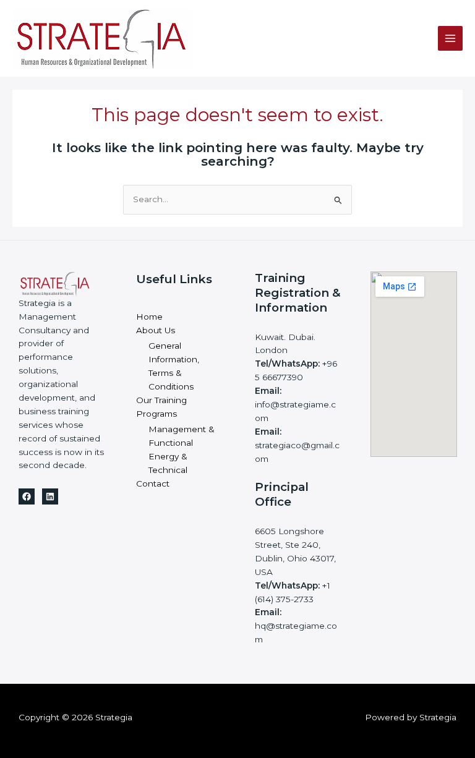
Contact (152, 483)
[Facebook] (27, 496)
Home (149, 317)
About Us (155, 330)
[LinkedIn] (50, 496)
